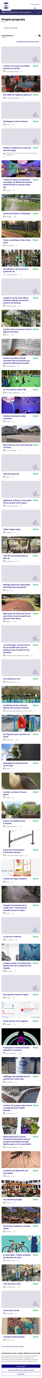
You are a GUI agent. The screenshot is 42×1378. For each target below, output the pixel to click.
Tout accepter (21, 1366)
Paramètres (21, 1374)
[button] (36, 35)
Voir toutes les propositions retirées (13, 1346)
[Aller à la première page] (16, 6)
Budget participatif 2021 (10, 12)
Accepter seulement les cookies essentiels (21, 1370)
